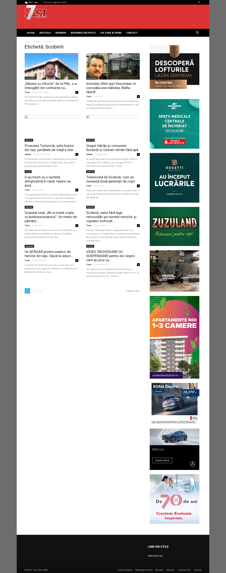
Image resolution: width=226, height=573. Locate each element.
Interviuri (170, 570)
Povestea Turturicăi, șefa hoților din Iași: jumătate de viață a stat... (50, 148)
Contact (132, 32)
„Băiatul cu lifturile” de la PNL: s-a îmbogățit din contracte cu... (51, 86)
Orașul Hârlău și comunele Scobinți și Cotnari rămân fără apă (112, 148)
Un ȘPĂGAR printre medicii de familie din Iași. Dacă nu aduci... (49, 254)
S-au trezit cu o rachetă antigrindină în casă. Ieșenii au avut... (48, 181)
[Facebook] (198, 2)
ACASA (31, 32)
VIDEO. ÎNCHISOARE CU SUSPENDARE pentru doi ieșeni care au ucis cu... (110, 256)
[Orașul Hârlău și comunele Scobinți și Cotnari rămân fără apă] (113, 128)
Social (28, 171)
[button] (197, 33)
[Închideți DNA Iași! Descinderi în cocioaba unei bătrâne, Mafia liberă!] (113, 66)
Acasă (27, 41)
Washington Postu (83, 32)
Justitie (90, 246)
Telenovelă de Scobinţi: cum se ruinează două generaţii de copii (110, 179)
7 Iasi (27, 92)
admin (28, 154)
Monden (60, 32)
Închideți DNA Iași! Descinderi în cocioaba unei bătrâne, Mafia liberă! (111, 88)
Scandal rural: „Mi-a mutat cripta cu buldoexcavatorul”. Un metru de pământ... (51, 217)
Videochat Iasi (155, 555)
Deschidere (30, 78)
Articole (45, 32)
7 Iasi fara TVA (184, 570)
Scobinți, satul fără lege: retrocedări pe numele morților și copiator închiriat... (111, 217)
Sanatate (29, 246)
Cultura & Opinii (110, 32)
